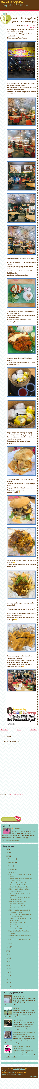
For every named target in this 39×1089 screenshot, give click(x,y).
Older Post (33, 730)
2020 (6, 852)
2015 (6, 958)
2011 (6, 972)
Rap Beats (20, 1074)
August (10, 943)
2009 (6, 979)
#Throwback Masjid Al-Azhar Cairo (20, 939)
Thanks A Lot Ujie (18, 996)
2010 (6, 976)
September (11, 869)
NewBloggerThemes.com (9, 1074)
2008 (6, 983)
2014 (6, 962)
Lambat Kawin (17, 1008)
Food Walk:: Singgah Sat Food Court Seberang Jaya (24, 20)
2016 (6, 955)
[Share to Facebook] (14, 724)
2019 (6, 856)
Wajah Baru (12, 872)
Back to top (33, 1076)
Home (19, 730)
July (9, 947)
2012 (6, 969)
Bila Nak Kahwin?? (19, 1020)
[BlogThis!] (10, 724)
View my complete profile (10, 840)
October (10, 866)
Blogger (4, 1071)
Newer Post (4, 730)
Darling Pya (27, 25)
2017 (6, 951)
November (11, 862)
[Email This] (8, 724)
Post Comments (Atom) (16, 794)
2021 (6, 849)
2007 (6, 986)
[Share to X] (12, 724)
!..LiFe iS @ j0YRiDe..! (19, 1069)
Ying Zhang (11, 1072)
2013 (6, 965)
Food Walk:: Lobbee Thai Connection (20, 883)
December (11, 859)
